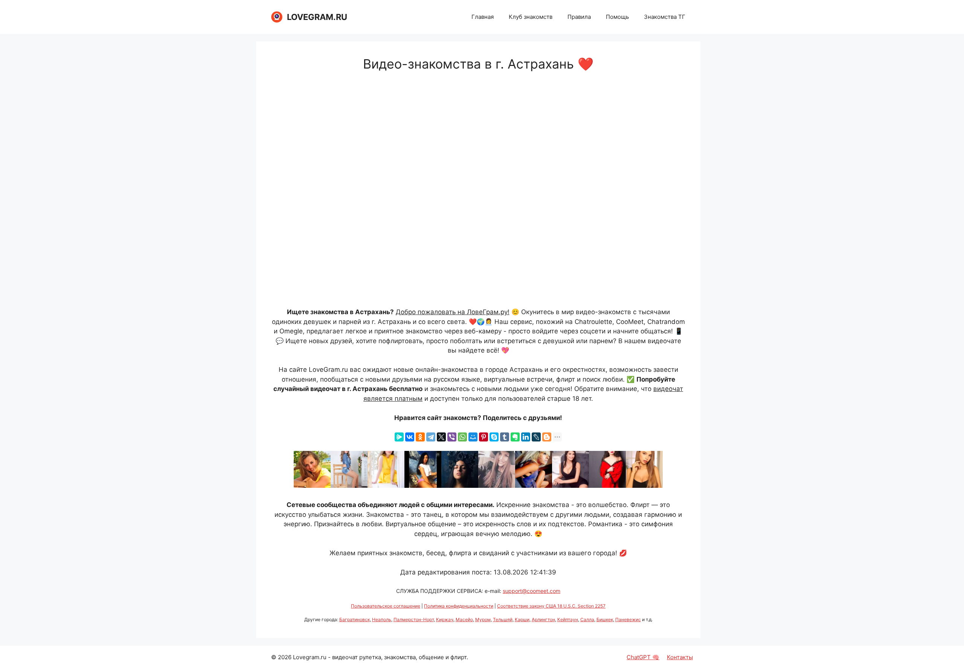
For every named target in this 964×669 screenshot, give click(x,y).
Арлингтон (543, 619)
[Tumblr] (504, 436)
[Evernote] (515, 436)
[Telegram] (430, 436)
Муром (483, 619)
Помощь (617, 16)
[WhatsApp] (462, 436)
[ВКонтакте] (409, 436)
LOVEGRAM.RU (317, 17)
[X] (441, 436)
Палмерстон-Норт (414, 619)
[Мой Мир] (472, 436)
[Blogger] (546, 436)
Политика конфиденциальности (458, 606)
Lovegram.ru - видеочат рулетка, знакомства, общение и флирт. (380, 657)
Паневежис (628, 619)
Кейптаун (567, 619)
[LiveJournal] (536, 436)
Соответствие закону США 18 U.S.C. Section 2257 (551, 606)
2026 (284, 657)
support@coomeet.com (531, 591)
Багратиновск (354, 619)
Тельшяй (503, 619)
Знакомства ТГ (664, 16)
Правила (579, 16)
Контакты (680, 657)
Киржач (444, 619)
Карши (522, 619)
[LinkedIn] (525, 436)
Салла (587, 619)
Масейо (464, 619)
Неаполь (381, 619)
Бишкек (604, 619)
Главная (482, 16)
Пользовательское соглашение (385, 606)
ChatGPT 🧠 (643, 657)
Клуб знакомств (530, 16)
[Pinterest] (483, 436)
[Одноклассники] (420, 436)
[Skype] (494, 436)
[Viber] (451, 436)
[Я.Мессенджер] (399, 436)
